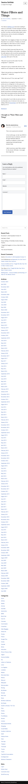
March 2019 (4, 325)
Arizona (3, 606)
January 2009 (4, 576)
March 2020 (4, 310)
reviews (3, 721)
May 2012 (3, 473)
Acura (2, 598)
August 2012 (4, 466)
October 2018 (4, 335)
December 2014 (5, 394)
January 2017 (4, 363)
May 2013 (3, 443)
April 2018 (3, 345)
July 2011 (3, 499)
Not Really (3, 703)
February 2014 (4, 420)
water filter (4, 57)
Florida (3, 634)
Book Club (3, 616)
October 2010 (4, 522)
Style (2, 739)
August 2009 (4, 558)
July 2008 (3, 591)
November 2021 (5, 287)
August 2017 (4, 358)
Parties (3, 711)
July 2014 (3, 407)
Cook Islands (4, 624)
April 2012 (3, 476)
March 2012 (4, 478)
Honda (2, 642)
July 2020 (3, 302)
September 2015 (5, 374)
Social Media (4, 728)
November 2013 (5, 427)
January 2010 (4, 545)
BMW (2, 613)
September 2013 (5, 432)
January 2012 (4, 483)
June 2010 (3, 532)
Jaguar (3, 654)
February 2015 (4, 389)
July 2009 (3, 560)
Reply (25, 126)
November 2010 (5, 519)
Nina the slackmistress (12, 125)
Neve (2, 782)
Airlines (3, 601)
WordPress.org (5, 774)
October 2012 (4, 460)
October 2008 (4, 583)
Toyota (3, 749)
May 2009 (3, 565)
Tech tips (3, 741)
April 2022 (3, 284)
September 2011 (5, 494)
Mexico (3, 677)
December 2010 (5, 517)
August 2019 (4, 317)
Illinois (2, 647)
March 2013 (4, 448)
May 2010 (3, 535)
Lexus (2, 665)
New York (3, 695)
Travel (2, 751)
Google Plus (4, 639)
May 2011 (3, 504)
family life (3, 631)
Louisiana (3, 670)
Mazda (2, 672)
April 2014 (3, 414)
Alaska (2, 603)
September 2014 (5, 402)
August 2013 (4, 435)
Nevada (3, 693)
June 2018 (3, 340)
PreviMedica (4, 716)
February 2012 (4, 481)
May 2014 (3, 412)
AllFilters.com (10, 27)
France (2, 636)
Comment (5, 192)
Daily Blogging (4, 629)
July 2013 (3, 437)
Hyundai (3, 644)
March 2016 (4, 371)
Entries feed (4, 769)
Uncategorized (4, 757)
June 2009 (3, 563)
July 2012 (3, 468)
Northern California (6, 700)
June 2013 (3, 440)
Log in (2, 766)
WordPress (14, 782)
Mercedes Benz (5, 675)
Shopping (3, 726)
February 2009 (4, 573)
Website (5, 186)
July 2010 (3, 529)
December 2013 (5, 425)
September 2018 (5, 338)
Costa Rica (3, 626)
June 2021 (3, 289)
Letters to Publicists (6, 662)
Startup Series (4, 736)
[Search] (25, 227)
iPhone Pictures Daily (6, 652)
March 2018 (4, 348)
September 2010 (5, 524)
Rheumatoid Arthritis (6, 723)
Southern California (6, 731)
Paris (2, 708)
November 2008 (5, 581)
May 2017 (3, 361)
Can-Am (3, 619)
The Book (3, 746)
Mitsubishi (3, 682)
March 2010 (4, 540)
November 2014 (5, 397)
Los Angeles (4, 667)
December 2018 (5, 333)
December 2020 (5, 294)
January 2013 (4, 453)
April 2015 (3, 384)
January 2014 (4, 422)
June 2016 (3, 366)
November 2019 (5, 315)
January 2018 (4, 353)
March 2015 (4, 386)
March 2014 (4, 417)
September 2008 (5, 586)
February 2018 (4, 351)
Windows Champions (6, 759)
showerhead (12, 103)
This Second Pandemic (6, 249)
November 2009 (5, 550)
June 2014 (3, 409)
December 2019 (5, 312)
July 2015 (3, 376)
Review (3, 718)
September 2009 (5, 555)
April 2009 (3, 568)
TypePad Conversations (7, 754)
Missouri (3, 680)
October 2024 (4, 281)
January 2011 (4, 514)
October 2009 (4, 552)
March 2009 (4, 570)
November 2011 (5, 489)
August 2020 (4, 299)
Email (4, 180)
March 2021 (4, 292)
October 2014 (4, 399)
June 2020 (3, 305)
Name (4, 174)
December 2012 (5, 455)
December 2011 (5, 486)
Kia (2, 659)
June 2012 (3, 471)
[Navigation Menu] (25, 3)
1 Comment (3, 20)
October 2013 (4, 430)
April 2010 (3, 537)
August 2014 (4, 404)
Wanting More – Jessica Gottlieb (9, 272)
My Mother (4, 690)
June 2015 (3, 379)
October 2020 (4, 297)
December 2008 (5, 578)
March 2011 (4, 509)
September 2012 (5, 463)
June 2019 (3, 320)
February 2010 (4, 542)
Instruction (3, 649)
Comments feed (5, 772)
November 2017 (5, 356)
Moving (3, 688)
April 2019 (3, 322)
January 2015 (4, 391)
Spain (2, 734)
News (2, 698)
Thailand (3, 744)
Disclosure (4, 108)
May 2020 (3, 307)
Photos (3, 713)
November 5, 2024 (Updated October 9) (11, 236)
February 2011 (4, 512)
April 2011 (3, 506)
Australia (3, 608)
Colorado (3, 621)
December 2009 (5, 547)
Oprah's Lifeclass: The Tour (8, 705)
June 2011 (3, 501)
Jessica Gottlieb (6, 18)
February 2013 (4, 450)
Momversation (4, 685)
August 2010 (4, 527)
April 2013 (3, 445)
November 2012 (5, 458)
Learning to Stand (5, 238)
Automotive (4, 611)
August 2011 (4, 496)
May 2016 (3, 368)
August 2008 (4, 588)
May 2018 (3, 343)
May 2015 (3, 381)
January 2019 (4, 330)
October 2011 (4, 491)
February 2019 (4, 328)
